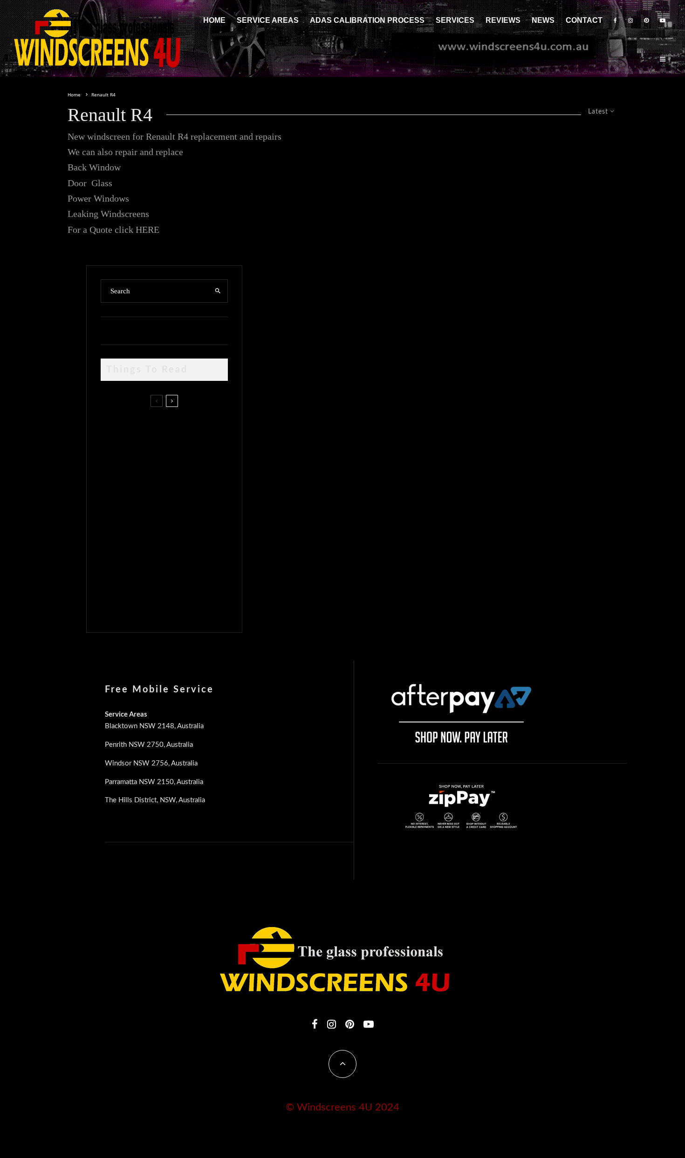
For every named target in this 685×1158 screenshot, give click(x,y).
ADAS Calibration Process (367, 20)
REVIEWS (503, 20)
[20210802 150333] (116, 515)
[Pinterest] (646, 20)
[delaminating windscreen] (116, 559)
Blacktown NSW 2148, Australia (154, 726)
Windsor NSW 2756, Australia (151, 763)
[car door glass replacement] (116, 431)
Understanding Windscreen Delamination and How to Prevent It (179, 556)
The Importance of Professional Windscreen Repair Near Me (176, 473)
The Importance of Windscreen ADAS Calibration (167, 512)
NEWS (543, 20)
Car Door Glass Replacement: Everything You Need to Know (183, 429)
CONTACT (584, 20)
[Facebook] (615, 20)
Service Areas (268, 20)
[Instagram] (630, 20)
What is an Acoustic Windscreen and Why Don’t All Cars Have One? (180, 601)
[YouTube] (662, 20)
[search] (217, 291)
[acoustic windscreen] (116, 603)
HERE (147, 229)
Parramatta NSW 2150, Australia (154, 782)
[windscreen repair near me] (116, 472)
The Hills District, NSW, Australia (155, 800)
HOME (214, 20)
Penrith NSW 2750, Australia (149, 744)
